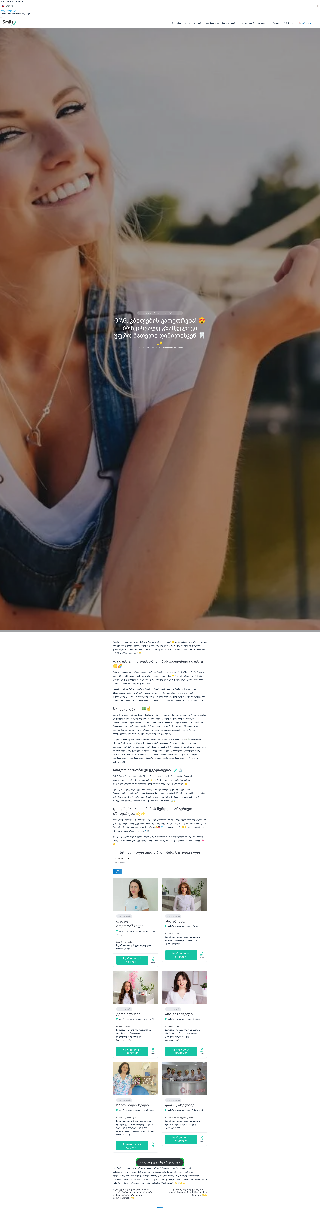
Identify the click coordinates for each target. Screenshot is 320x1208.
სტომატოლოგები (193, 23)
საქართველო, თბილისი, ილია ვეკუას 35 (137, 931)
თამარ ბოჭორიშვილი (130, 923)
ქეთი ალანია (128, 1014)
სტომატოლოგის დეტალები (132, 960)
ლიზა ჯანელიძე (179, 1105)
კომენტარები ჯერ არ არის (172, 348)
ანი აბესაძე (175, 921)
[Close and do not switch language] (1, 17)
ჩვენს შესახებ (247, 23)
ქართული (306, 23)
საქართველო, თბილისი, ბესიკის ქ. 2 (185, 1110)
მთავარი (176, 23)
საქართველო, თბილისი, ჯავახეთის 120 (137, 1110)
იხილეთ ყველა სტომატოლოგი (160, 1162)
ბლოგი (261, 23)
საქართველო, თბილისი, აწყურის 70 (185, 926)
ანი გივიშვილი (179, 1014)
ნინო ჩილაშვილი (132, 1105)
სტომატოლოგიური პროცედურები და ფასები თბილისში (160, 313)
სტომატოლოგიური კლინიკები (221, 23)
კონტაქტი (274, 23)
